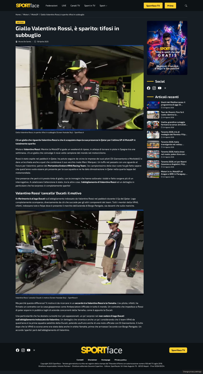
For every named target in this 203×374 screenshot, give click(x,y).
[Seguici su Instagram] (154, 88)
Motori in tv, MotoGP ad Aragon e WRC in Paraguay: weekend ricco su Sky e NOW (174, 174)
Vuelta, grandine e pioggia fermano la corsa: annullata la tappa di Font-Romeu (174, 124)
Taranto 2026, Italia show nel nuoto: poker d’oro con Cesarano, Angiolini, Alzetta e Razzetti (173, 155)
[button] (186, 5)
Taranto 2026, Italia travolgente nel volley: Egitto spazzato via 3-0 (171, 144)
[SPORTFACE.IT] (27, 5)
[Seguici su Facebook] (148, 88)
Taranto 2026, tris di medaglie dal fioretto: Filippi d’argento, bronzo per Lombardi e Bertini (174, 136)
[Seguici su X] (165, 88)
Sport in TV (89, 5)
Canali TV (75, 5)
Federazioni (51, 5)
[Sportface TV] (167, 48)
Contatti (80, 360)
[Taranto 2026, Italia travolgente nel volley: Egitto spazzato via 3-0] (153, 144)
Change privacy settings (192, 371)
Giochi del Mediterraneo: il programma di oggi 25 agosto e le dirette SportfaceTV (173, 106)
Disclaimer (92, 360)
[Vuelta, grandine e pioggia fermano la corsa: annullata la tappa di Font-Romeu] (153, 125)
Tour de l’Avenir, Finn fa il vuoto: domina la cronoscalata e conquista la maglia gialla (173, 116)
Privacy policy (120, 360)
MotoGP (20, 22)
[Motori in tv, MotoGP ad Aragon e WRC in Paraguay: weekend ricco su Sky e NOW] (153, 174)
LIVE (64, 5)
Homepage (105, 360)
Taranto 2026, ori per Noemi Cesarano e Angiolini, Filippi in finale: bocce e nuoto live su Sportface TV (174, 165)
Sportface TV (153, 5)
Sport (102, 5)
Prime (170, 5)
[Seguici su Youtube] (159, 88)
